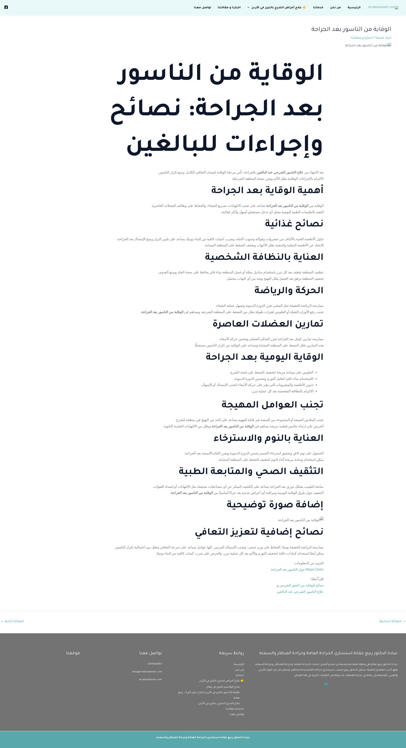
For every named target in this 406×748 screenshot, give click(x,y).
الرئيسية (354, 7)
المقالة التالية (12, 621)
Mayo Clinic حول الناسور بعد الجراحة (297, 569)
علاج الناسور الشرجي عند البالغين (300, 591)
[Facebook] (6, 7)
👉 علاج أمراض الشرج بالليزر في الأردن (278, 7)
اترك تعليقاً (383, 38)
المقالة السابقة (392, 621)
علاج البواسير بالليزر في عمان (223, 687)
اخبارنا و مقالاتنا (229, 7)
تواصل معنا (202, 7)
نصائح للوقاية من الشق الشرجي (301, 585)
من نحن (335, 7)
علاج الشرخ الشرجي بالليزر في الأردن (219, 703)
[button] (249, 7)
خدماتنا (318, 7)
